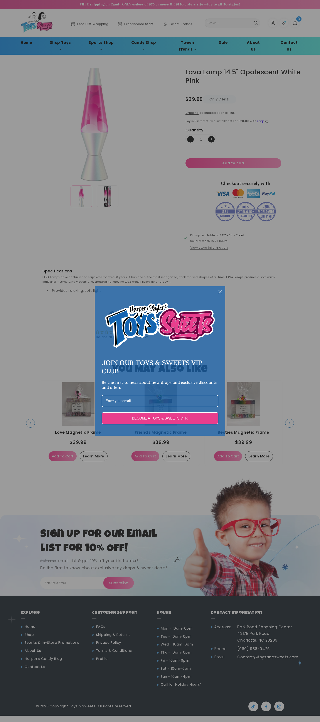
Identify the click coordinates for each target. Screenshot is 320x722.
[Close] (220, 291)
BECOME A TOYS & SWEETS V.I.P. (160, 418)
